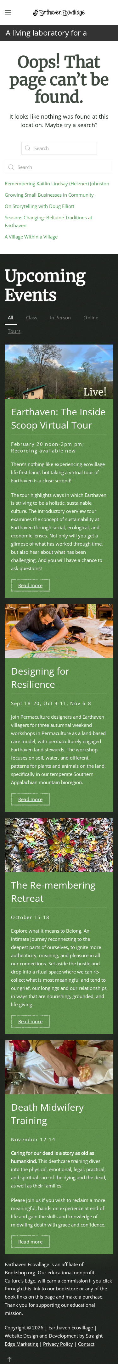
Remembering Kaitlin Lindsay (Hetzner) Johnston (57, 183)
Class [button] (31, 317)
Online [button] (90, 317)
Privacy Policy (58, 1344)
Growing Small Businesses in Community (49, 195)
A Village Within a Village (31, 236)
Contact (86, 1344)
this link (31, 1288)
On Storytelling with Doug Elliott (39, 206)
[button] (8, 12)
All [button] (11, 317)
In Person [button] (60, 317)
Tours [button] (14, 331)
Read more (30, 585)
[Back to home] (59, 12)
